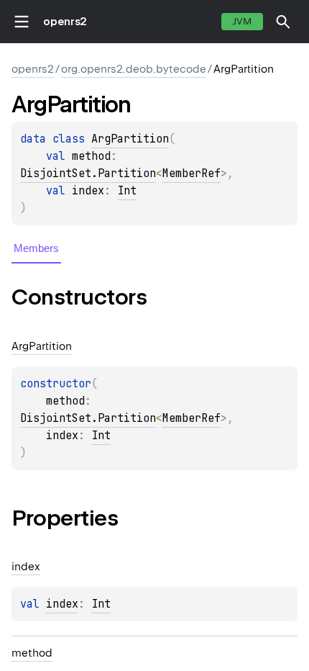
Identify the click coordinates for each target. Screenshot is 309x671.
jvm (242, 21)
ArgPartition (130, 139)
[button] (283, 21)
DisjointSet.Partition (88, 173)
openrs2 (65, 21)
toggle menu (21, 22)
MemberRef (191, 173)
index (62, 604)
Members (36, 248)
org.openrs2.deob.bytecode (133, 69)
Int (127, 191)
